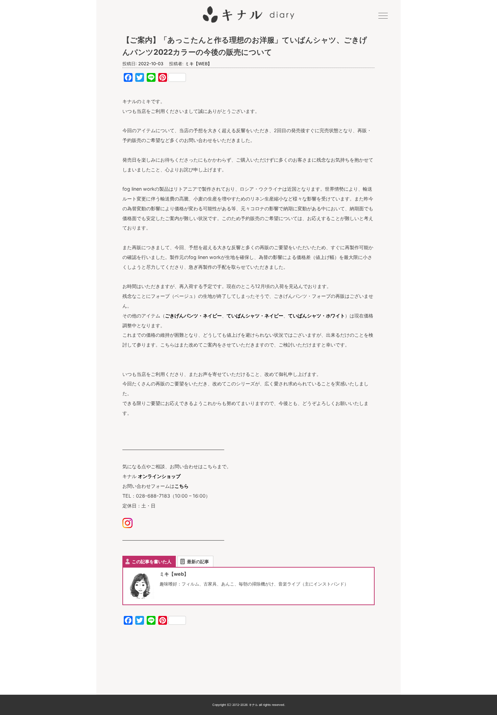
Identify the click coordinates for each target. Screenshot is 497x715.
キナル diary (248, 14)
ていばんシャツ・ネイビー (255, 315)
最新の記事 (198, 561)
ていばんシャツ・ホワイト (316, 315)
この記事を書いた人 (151, 561)
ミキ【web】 (198, 63)
